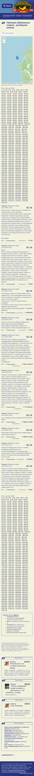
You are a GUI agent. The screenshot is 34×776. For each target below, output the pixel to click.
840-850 (20, 118)
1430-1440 (18, 143)
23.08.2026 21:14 (14, 729)
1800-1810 (25, 159)
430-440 (15, 104)
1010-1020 (4, 125)
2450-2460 (4, 190)
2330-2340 (4, 184)
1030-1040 (18, 125)
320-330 (9, 100)
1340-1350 (11, 140)
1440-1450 (25, 143)
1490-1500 (4, 147)
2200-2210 (25, 177)
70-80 (11, 91)
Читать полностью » (23, 675)
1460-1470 (11, 145)
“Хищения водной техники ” (12, 741)
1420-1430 (11, 143)
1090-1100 (4, 129)
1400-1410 (25, 141)
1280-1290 (25, 136)
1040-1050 (25, 125)
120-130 (9, 93)
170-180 (9, 95)
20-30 (17, 90)
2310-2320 (18, 183)
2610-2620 (4, 197)
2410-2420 (4, 188)
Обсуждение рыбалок (12, 616)
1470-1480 (18, 145)
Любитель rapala (28, 422)
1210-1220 (4, 134)
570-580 (9, 109)
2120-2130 (25, 174)
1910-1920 (18, 165)
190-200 (20, 95)
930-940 (15, 122)
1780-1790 (11, 159)
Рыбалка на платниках (13, 631)
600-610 (26, 109)
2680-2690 (25, 199)
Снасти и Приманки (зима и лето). (13, 746)
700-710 (26, 113)
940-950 (20, 122)
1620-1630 (11, 152)
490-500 (20, 106)
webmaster (22, 775)
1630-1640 (18, 152)
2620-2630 (11, 197)
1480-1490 (25, 145)
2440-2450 (25, 188)
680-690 (15, 113)
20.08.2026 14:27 (9, 740)
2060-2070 (11, 172)
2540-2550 (11, 193)
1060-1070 (11, 127)
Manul (31, 284)
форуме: (16, 615)
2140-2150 (11, 175)
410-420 (3, 104)
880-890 (15, 120)
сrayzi (31, 330)
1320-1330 (25, 138)
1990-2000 (18, 168)
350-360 (26, 100)
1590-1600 (18, 150)
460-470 (3, 106)
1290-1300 (4, 138)
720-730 (9, 115)
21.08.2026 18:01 (22, 736)
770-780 (9, 116)
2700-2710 (11, 200)
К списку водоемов (9, 33)
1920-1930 (25, 165)
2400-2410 (25, 186)
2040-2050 (25, 170)
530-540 (15, 107)
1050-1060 (4, 127)
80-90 (15, 91)
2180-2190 (11, 177)
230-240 (15, 97)
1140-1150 (11, 131)
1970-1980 (4, 168)
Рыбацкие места (11, 624)
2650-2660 (4, 199)
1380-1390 (11, 141)
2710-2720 (18, 200)
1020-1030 (11, 125)
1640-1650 (25, 152)
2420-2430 (11, 188)
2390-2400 (18, 186)
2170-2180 (4, 177)
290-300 (20, 99)
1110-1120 (17, 129)
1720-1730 (25, 156)
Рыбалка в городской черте (14, 629)
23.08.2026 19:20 (18, 732)
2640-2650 (25, 197)
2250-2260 (4, 181)
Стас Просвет (29, 407)
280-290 (15, 99)
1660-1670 (11, 154)
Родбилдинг (7, 735)
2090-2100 (4, 174)
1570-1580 (4, 150)
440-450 (20, 104)
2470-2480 (18, 190)
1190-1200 (17, 133)
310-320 (3, 100)
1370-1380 (4, 141)
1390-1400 (18, 141)
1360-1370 (25, 140)
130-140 (14, 93)
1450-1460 (4, 145)
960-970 (3, 124)
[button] (17, 58)
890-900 (20, 120)
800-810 (26, 116)
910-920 (3, 122)
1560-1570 (25, 149)
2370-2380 (4, 186)
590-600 (20, 109)
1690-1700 (4, 156)
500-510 (26, 106)
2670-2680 (18, 199)
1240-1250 (25, 134)
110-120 (3, 93)
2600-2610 (25, 195)
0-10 (9, 90)
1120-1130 (24, 129)
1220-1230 (11, 134)
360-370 (3, 102)
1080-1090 (25, 127)
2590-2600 (18, 195)
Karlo (31, 240)
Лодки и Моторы (8, 732)
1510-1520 (18, 147)
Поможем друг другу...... (11, 736)
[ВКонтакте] (27, 207)
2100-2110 (11, 174)
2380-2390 (11, 186)
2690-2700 (4, 200)
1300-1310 (11, 138)
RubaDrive (13, 662)
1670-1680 (18, 154)
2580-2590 (11, 195)
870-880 (9, 120)
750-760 (26, 115)
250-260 (26, 97)
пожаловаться (23, 240)
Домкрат (30, 459)
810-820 (3, 118)
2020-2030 (11, 170)
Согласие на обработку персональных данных (13, 772)
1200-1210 (24, 133)
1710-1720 (18, 156)
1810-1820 (4, 161)
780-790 (15, 116)
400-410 (26, 102)
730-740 (15, 115)
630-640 (15, 111)
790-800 (20, 116)
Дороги (8, 621)
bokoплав (13, 684)
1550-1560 (18, 149)
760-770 (3, 116)
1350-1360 (18, 140)
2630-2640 (18, 197)
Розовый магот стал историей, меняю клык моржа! (18, 666)
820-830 (9, 118)
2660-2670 (11, 199)
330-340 (15, 100)
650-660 (26, 111)
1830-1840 (18, 161)
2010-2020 (4, 170)
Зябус (31, 489)
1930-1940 (4, 167)
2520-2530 (25, 192)
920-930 (9, 122)
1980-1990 (11, 168)
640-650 (20, 111)
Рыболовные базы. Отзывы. (14, 627)
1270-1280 (18, 136)
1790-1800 (18, 159)
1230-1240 (18, 134)
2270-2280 (18, 181)
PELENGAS (29, 312)
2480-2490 (25, 190)
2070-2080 (18, 172)
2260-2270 (11, 181)
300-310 (26, 99)
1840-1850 (25, 161)
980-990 (15, 124)
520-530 (9, 107)
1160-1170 (24, 131)
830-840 (15, 118)
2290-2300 (4, 183)
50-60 (2, 91)
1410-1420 (4, 143)
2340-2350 (11, 184)
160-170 (3, 95)
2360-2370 (25, 184)
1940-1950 (11, 167)
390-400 (20, 102)
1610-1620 (4, 152)
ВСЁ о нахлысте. (9, 744)
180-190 (15, 95)
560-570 (3, 109)
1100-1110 (11, 129)
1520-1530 (25, 147)
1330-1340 (4, 140)
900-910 (26, 120)
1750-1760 (18, 158)
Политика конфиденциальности (16, 770)
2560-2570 (25, 193)
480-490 (15, 106)
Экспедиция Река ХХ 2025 (11, 733)
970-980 (9, 124)
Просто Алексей (28, 364)
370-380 (9, 102)
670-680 (9, 113)
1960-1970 (25, 167)
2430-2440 (18, 188)
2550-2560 (18, 193)
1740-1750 (11, 158)
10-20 (13, 90)
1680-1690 (25, 154)
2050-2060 (4, 172)
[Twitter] (29, 207)
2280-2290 (25, 181)
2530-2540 (4, 193)
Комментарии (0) (11, 240)
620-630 (9, 111)
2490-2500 (4, 192)
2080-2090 (25, 172)
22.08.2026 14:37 (16, 735)
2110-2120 (18, 174)
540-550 (20, 107)
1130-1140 (4, 131)
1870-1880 (18, 163)
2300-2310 (11, 183)
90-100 (20, 91)
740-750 (20, 115)
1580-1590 (11, 150)
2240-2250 (25, 179)
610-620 (3, 111)
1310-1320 (18, 138)
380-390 (15, 102)
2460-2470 (11, 190)
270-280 (9, 99)
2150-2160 (18, 175)
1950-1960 (18, 167)
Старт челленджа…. (17, 706)
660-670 (3, 113)
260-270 (3, 99)
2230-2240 (18, 179)
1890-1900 (4, 165)
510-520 (3, 107)
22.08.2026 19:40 (24, 733)
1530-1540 (4, 149)
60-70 (7, 91)
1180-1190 (11, 133)
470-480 (9, 106)
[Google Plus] (31, 207)
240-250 (20, 97)
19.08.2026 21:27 (19, 744)
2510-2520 (18, 192)
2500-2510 (11, 192)
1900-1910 (11, 165)
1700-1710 (11, 156)
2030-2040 (18, 170)
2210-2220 (4, 179)
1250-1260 (4, 136)
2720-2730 (25, 200)
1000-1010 (27, 124)
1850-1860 (4, 163)
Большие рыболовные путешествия (16, 632)
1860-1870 (11, 163)
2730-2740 (4, 202)
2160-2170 (25, 175)
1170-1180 (4, 133)
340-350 (20, 100)
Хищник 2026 (8, 730)
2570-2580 (4, 195)
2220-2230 (11, 179)
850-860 (26, 118)
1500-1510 (11, 147)
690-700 (20, 113)
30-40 (22, 90)
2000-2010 (25, 168)
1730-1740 (4, 158)
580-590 (15, 109)
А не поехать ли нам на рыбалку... (16, 618)
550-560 (26, 107)
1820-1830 (11, 161)
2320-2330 (25, 183)
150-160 (26, 93)
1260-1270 (11, 136)
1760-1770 (25, 158)
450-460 (26, 104)
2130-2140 (4, 175)
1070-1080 (18, 127)
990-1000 (20, 124)
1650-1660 (4, 154)
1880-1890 (25, 163)
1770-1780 (4, 159)
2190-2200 (18, 177)
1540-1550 (11, 149)
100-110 (25, 91)
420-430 (9, 104)
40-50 (26, 90)
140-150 (20, 93)
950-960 (26, 122)
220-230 (9, 97)
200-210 (26, 95)
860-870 (3, 120)
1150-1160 (17, 131)
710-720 (3, 115)
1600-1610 (25, 150)
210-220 (3, 97)
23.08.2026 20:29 (16, 730)
